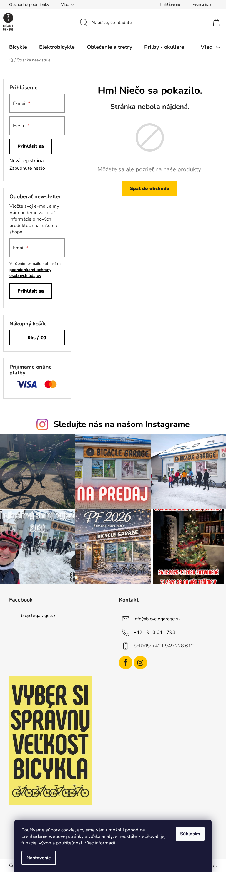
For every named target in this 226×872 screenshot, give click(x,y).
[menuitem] (18, 47)
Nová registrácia (26, 160)
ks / (37, 338)
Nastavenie (38, 858)
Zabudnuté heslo (27, 168)
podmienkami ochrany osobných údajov (30, 272)
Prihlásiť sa (30, 146)
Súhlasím (190, 834)
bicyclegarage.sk (38, 615)
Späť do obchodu (150, 188)
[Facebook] (125, 662)
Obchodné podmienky (29, 4)
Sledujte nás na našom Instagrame (122, 424)
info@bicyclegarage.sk (157, 619)
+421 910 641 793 (154, 632)
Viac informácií (100, 843)
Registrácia (201, 4)
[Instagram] (140, 662)
